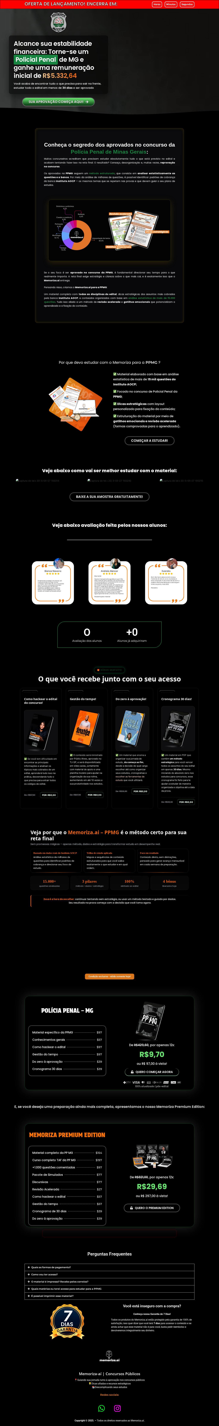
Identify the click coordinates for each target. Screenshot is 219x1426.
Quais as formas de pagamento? (51, 1267)
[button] (109, 1267)
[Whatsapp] (101, 1408)
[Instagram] (117, 1408)
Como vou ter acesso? (44, 1274)
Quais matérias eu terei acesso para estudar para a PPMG (66, 1288)
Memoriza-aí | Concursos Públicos (109, 1373)
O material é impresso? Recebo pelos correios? (59, 1281)
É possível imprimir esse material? (52, 1296)
